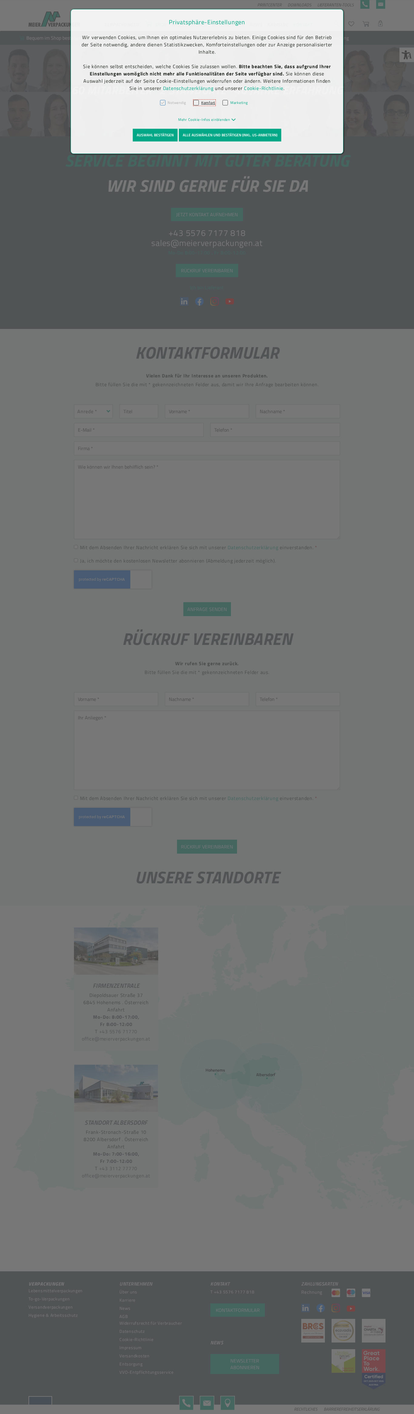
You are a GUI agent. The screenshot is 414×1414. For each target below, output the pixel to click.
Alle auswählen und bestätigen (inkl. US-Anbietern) (230, 135)
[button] (207, 119)
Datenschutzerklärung (188, 88)
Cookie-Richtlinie (263, 88)
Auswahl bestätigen (155, 135)
